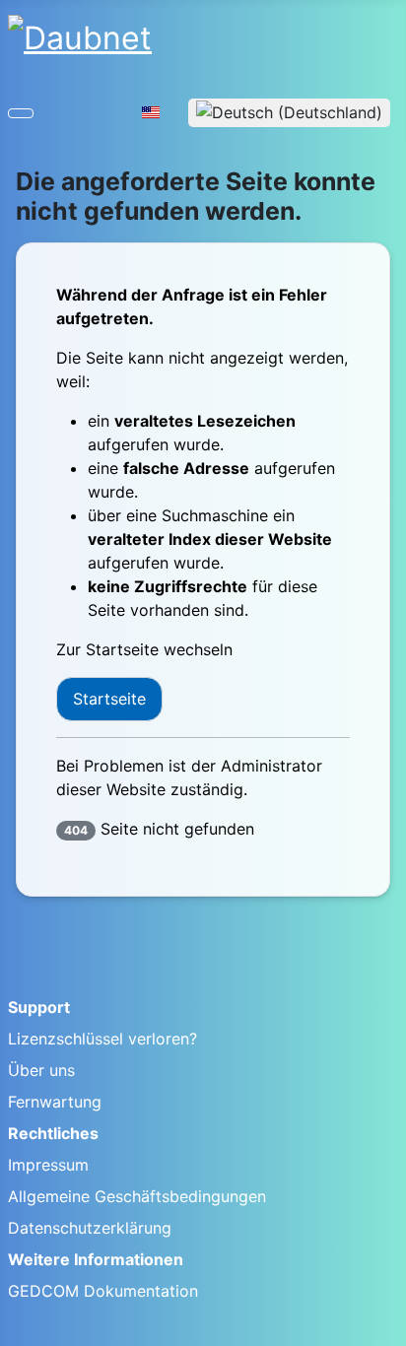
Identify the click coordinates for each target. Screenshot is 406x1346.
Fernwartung (55, 1101)
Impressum (48, 1165)
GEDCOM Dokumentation (103, 1291)
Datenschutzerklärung (89, 1228)
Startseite (109, 698)
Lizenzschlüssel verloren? (102, 1038)
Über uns (41, 1070)
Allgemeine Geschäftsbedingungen (137, 1196)
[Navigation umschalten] (21, 113)
